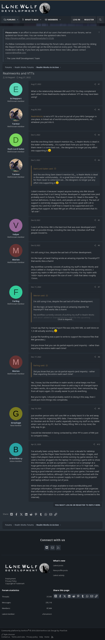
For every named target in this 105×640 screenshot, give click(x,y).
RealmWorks (37, 116)
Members (53, 19)
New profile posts (60, 570)
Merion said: (39, 295)
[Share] (95, 84)
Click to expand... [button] (65, 319)
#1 (99, 84)
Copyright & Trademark (14, 583)
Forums (11, 19)
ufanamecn (47, 614)
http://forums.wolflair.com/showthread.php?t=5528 (29, 38)
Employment (10, 578)
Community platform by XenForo (25, 630)
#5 (99, 220)
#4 (99, 160)
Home (46, 637)
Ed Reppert (10, 77)
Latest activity (58, 575)
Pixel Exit (63, 630)
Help (41, 637)
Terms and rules (18, 637)
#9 (99, 408)
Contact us (5, 637)
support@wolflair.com (15, 52)
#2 (99, 109)
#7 (99, 287)
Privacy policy (32, 637)
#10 (98, 444)
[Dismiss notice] (99, 32)
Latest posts (58, 565)
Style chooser (9, 634)
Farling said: (39, 365)
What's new (31, 19)
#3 (99, 135)
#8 (99, 357)
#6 (99, 245)
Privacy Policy (11, 581)
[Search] (100, 19)
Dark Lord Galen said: (43, 168)
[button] (18, 19)
